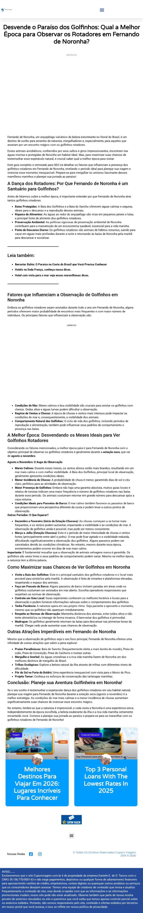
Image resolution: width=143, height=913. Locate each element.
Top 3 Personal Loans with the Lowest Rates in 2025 (106, 780)
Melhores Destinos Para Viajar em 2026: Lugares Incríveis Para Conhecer (37, 784)
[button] (102, 9)
